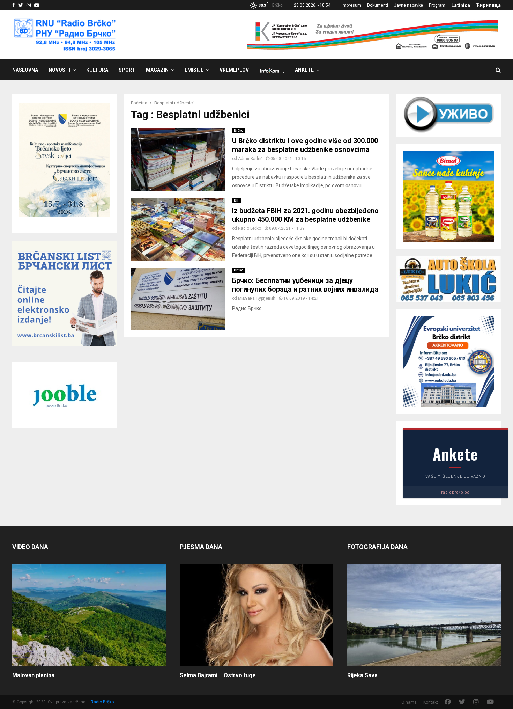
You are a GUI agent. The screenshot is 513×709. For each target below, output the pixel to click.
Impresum (351, 5)
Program (437, 5)
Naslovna (25, 70)
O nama (409, 702)
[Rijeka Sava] (424, 615)
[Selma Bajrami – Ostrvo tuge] (256, 615)
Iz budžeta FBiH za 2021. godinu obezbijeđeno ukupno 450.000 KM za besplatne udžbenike (305, 215)
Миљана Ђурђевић (256, 298)
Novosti (59, 70)
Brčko (238, 130)
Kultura (97, 70)
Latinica (460, 5)
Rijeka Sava (362, 675)
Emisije (194, 70)
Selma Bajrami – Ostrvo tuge (218, 675)
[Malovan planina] (89, 615)
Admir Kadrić (250, 158)
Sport (127, 70)
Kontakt (430, 702)
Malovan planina (33, 675)
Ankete (304, 70)
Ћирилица (488, 5)
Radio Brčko (249, 228)
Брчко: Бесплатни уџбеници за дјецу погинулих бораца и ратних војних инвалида (305, 284)
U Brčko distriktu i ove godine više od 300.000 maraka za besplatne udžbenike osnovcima (305, 145)
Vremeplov (234, 70)
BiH (237, 200)
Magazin (157, 70)
